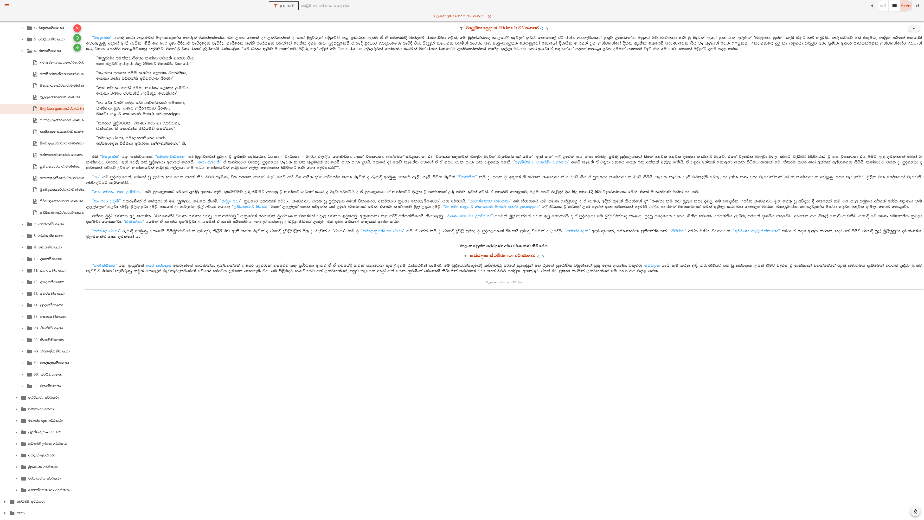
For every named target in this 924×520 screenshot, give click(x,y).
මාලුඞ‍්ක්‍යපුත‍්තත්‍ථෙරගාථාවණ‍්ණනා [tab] (459, 16)
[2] (894, 6)
